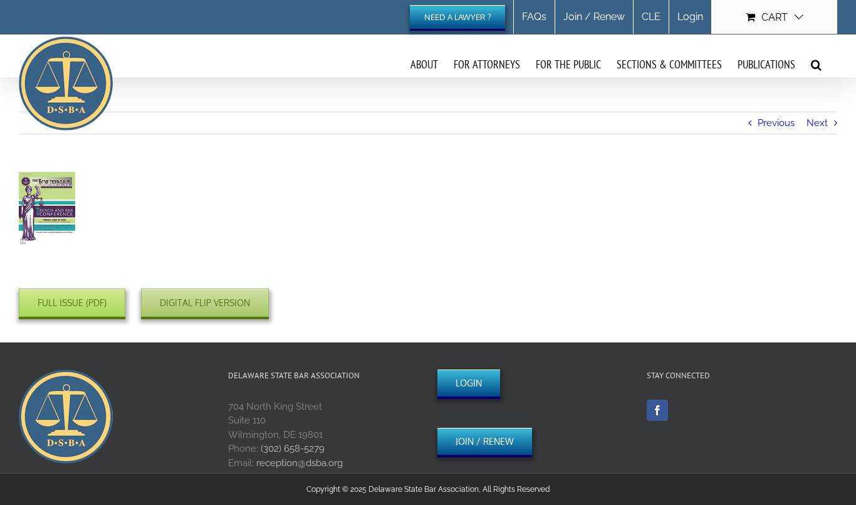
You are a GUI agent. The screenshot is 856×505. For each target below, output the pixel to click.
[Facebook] (657, 410)
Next (817, 123)
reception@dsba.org (299, 463)
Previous (776, 123)
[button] (816, 64)
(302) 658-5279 (293, 448)
